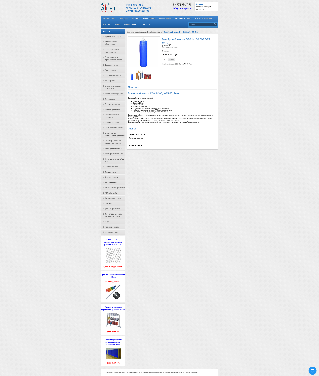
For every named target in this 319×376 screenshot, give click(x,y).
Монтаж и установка (203, 18)
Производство (109, 18)
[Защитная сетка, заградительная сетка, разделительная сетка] (113, 262)
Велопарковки (110, 80)
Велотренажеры (111, 182)
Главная (130, 32)
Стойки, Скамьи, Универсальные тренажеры (115, 134)
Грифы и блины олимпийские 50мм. (113, 275)
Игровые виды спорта (113, 36)
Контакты (146, 24)
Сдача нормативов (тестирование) (112, 50)
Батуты (107, 221)
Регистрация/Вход (192, 372)
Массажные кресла (112, 227)
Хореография (110, 99)
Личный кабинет (131, 24)
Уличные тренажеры (112, 109)
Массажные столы (111, 232)
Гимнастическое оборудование (111, 42)
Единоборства (110, 70)
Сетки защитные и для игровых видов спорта (113, 58)
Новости (106, 24)
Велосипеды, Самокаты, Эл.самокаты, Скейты (113, 215)
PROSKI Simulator (111, 193)
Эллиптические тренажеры (115, 187)
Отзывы (117, 24)
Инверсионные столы (113, 198)
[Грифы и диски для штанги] (113, 299)
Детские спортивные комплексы (112, 115)
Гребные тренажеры (112, 208)
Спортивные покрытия (113, 75)
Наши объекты (149, 18)
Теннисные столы (111, 166)
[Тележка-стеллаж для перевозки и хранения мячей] (113, 327)
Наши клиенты (165, 18)
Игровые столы (110, 172)
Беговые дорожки (111, 177)
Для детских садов (112, 122)
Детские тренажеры (112, 104)
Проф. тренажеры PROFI (113, 148)
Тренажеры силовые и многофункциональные (113, 141)
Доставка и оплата (183, 18)
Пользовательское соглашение (152, 372)
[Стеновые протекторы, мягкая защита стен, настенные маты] (113, 358)
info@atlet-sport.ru (182, 8)
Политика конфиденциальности (174, 372)
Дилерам (135, 18)
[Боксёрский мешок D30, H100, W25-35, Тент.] (132, 80)
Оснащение (123, 18)
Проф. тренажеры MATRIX (114, 153)
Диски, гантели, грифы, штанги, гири (113, 87)
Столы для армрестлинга (114, 127)
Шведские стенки (111, 65)
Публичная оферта (134, 372)
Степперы (108, 203)
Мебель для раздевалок (114, 93)
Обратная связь (120, 372)
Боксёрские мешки (154, 32)
